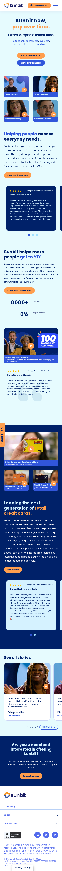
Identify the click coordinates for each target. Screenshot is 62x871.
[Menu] (55, 5)
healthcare (30, 44)
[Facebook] (37, 835)
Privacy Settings (23, 867)
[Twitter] (46, 835)
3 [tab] (37, 235)
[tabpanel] (33, 208)
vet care (18, 44)
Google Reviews (33, 191)
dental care (32, 40)
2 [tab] (33, 235)
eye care (44, 40)
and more (42, 44)
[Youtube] (55, 835)
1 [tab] (29, 235)
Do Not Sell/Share (10, 866)
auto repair (18, 40)
